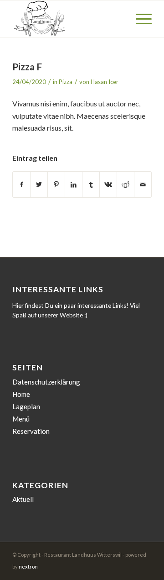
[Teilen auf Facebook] (21, 184)
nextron (28, 566)
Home (21, 394)
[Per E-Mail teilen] (142, 184)
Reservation (31, 431)
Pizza (65, 81)
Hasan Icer (104, 81)
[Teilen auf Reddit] (125, 184)
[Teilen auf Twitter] (39, 184)
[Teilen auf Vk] (108, 184)
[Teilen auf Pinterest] (56, 184)
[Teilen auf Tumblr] (90, 184)
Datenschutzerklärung (46, 382)
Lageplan (26, 406)
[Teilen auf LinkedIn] (73, 184)
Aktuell (23, 499)
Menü (21, 419)
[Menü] (139, 18)
